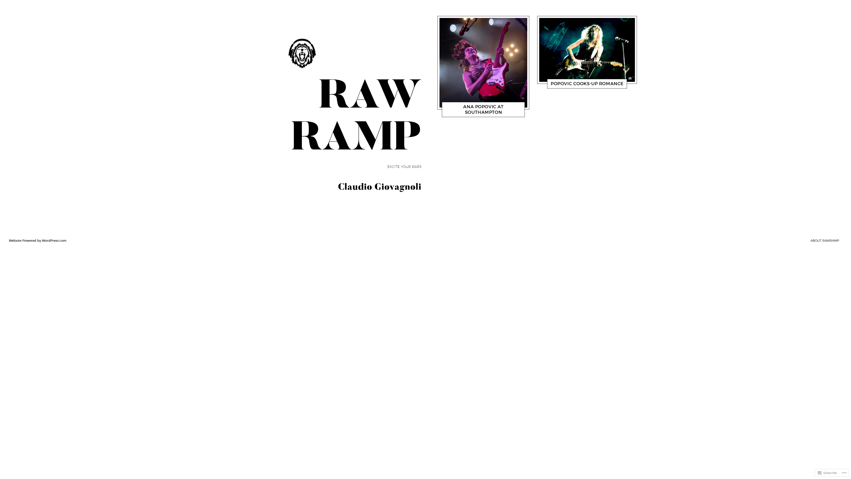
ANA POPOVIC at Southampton (483, 109)
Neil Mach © (486, 113)
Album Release (565, 84)
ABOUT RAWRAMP (824, 240)
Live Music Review (464, 113)
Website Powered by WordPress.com (37, 241)
